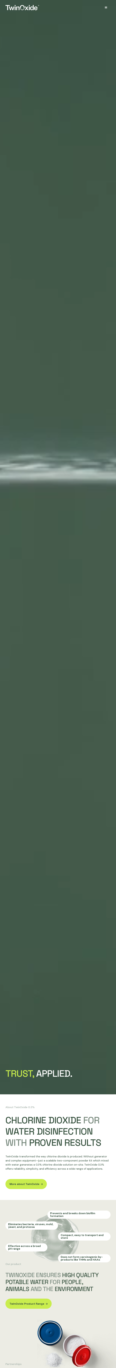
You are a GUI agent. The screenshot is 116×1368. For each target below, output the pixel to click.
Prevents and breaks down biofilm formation (72, 1214)
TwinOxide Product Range (27, 1303)
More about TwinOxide (24, 1184)
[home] (22, 7)
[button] (106, 7)
